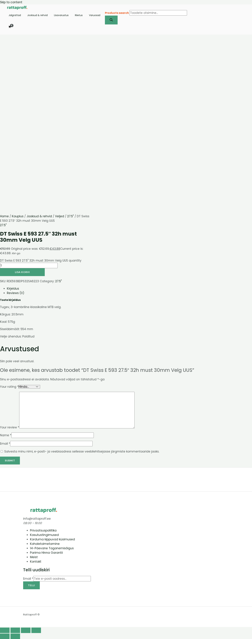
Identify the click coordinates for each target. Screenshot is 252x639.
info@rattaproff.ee (37, 519)
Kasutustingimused (44, 535)
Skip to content (11, 2)
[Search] (111, 20)
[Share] (26, 630)
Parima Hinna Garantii (46, 553)
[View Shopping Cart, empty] (10, 27)
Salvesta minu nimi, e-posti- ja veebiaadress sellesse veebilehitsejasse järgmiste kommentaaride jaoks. (81, 451)
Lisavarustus (61, 15)
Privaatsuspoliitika (43, 530)
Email (5, 444)
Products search (117, 13)
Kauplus (17, 216)
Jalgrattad (15, 15)
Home (4, 216)
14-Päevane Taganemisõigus (52, 548)
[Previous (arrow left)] (5, 636)
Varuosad (94, 15)
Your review (9, 427)
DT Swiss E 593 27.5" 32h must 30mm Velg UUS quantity (40, 260)
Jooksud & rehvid (37, 15)
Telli (31, 585)
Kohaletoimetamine (45, 544)
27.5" (70, 216)
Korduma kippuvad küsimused (52, 539)
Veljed (59, 216)
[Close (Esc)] (36, 630)
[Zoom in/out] (5, 630)
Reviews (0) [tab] (15, 293)
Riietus (79, 15)
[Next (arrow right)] (15, 636)
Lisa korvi (22, 272)
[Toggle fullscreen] (15, 630)
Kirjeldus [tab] (13, 289)
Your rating (9, 387)
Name (5, 435)
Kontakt (35, 562)
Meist (34, 557)
